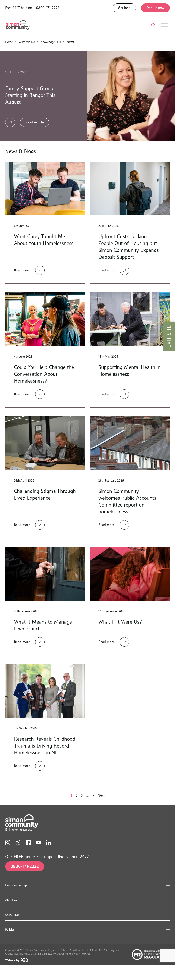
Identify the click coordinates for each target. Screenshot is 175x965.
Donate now (155, 8)
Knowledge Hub (51, 42)
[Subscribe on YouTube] (38, 842)
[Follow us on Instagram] (7, 842)
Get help (124, 8)
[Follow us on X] (17, 842)
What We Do (27, 42)
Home (9, 42)
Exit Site (169, 336)
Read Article (34, 122)
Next (101, 795)
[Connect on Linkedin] (48, 842)
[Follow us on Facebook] (28, 842)
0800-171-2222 (48, 8)
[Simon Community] (18, 25)
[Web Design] (24, 960)
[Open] (153, 25)
